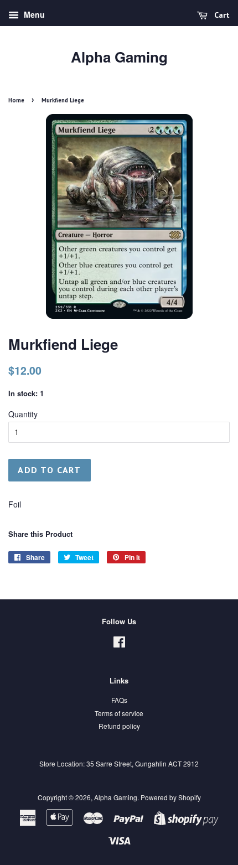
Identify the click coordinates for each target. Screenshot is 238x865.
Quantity (23, 413)
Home (16, 100)
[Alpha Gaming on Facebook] (119, 644)
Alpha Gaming (119, 56)
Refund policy (119, 726)
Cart (221, 15)
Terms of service (119, 713)
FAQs (119, 700)
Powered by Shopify (171, 797)
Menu (33, 14)
